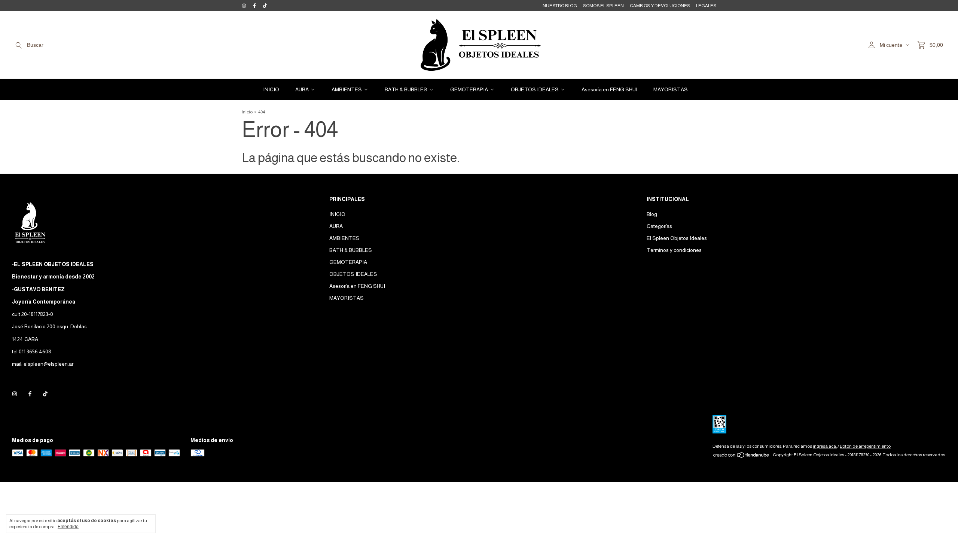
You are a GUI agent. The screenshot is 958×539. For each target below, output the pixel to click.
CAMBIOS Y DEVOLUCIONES (660, 5)
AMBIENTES (347, 89)
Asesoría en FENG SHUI (609, 89)
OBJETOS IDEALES (535, 89)
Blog (652, 214)
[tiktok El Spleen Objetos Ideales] (265, 5)
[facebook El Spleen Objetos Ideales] (254, 5)
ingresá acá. (825, 446)
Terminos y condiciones (674, 250)
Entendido (68, 526)
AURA (302, 89)
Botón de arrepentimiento (865, 446)
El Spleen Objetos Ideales (677, 238)
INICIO (271, 89)
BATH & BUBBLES (406, 89)
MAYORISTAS (670, 89)
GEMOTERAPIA (469, 89)
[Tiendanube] (742, 456)
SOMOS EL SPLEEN (603, 5)
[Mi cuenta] (871, 45)
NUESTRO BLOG (560, 5)
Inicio (247, 112)
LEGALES (706, 5)
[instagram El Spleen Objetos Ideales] (244, 5)
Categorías (659, 226)
